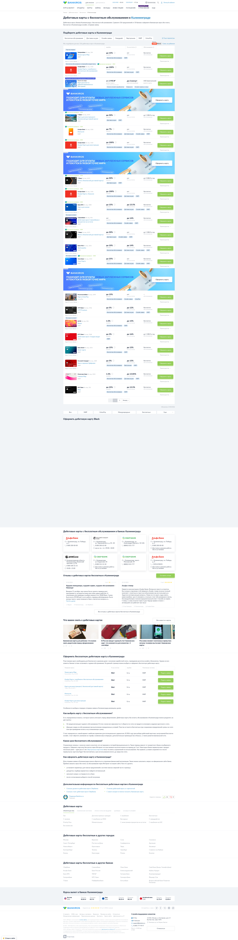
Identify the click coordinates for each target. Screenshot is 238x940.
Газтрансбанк (125, 874)
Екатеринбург (68, 850)
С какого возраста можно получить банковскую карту (125, 791)
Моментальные (97, 822)
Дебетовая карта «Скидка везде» (89, 336)
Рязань (122, 853)
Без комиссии (68, 825)
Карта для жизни (83, 207)
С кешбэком (124, 815)
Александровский (126, 870)
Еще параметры (169, 38)
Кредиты (80, 8)
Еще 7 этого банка (71, 226)
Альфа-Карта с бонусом (86, 194)
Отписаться (116, 914)
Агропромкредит (155, 874)
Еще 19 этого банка (71, 302)
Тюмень (94, 850)
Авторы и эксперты (85, 914)
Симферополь (125, 843)
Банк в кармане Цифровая (86, 363)
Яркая (80, 323)
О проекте (66, 914)
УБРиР (94, 874)
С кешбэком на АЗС (156, 822)
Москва (65, 840)
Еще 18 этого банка (71, 212)
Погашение (131, 8)
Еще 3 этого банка (71, 315)
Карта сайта (108, 916)
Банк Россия (96, 870)
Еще (165, 412)
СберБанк (66, 867)
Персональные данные (88, 916)
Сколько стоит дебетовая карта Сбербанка (81, 791)
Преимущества (164, 61)
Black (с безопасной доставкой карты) (90, 234)
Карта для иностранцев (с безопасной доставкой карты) (88, 118)
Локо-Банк (124, 867)
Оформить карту (165, 56)
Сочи (122, 840)
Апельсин (81, 132)
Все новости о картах (163, 620)
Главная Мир (82, 376)
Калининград (151, 2)
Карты (89, 8)
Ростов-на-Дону (97, 843)
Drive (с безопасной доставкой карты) (90, 180)
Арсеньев (152, 843)
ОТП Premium (82, 310)
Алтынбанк (124, 880)
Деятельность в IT (118, 916)
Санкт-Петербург (69, 843)
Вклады (106, 8)
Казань (65, 853)
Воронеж (95, 840)
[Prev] (65, 593)
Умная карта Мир (83, 55)
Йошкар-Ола (153, 877)
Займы (98, 8)
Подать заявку (166, 673)
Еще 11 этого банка (71, 61)
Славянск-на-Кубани (156, 850)
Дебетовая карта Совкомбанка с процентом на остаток (89, 221)
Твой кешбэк (82, 248)
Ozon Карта (82, 261)
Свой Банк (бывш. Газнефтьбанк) (160, 867)
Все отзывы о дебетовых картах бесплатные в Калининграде (119, 611)
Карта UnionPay (83, 297)
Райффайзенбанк (97, 880)
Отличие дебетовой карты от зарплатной (121, 788)
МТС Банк (95, 877)
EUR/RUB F (129, 2)
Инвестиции (118, 8)
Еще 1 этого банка (71, 355)
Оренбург (123, 850)
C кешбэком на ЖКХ (99, 819)
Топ (64, 815)
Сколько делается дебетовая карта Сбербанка (82, 788)
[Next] (173, 593)
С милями (66, 819)
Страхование (143, 8)
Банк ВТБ (66, 874)
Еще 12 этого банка (71, 186)
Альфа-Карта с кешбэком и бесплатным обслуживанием (87, 70)
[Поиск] (158, 2)
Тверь (122, 846)
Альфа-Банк (67, 870)
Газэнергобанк (125, 877)
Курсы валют (68, 8)
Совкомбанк (96, 867)
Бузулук (151, 853)
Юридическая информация (71, 916)
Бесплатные (153, 815)
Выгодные (124, 819)
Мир (79, 389)
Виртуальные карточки (95, 749)
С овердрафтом (154, 819)
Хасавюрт (152, 846)
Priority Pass (67, 822)
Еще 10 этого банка (71, 75)
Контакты (100, 916)
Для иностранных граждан (101, 815)
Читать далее (70, 601)
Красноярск (96, 846)
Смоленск (152, 840)
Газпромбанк (67, 877)
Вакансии (96, 914)
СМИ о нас (74, 914)
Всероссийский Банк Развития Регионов (159, 881)
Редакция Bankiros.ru (76, 796)
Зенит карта (82, 350)
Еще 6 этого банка (71, 253)
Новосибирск (67, 846)
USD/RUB (115, 2)
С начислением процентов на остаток (133, 822)
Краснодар (95, 853)
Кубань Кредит (154, 870)
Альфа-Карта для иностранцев (88, 145)
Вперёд (125, 400)
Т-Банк (65, 880)
